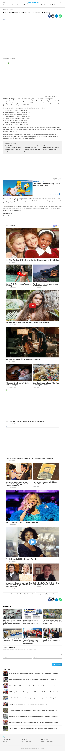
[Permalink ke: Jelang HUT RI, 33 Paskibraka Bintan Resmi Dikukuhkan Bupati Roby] (52, 633)
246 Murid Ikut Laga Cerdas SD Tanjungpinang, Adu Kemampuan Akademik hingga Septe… (34, 698)
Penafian (5, 742)
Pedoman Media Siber (47, 742)
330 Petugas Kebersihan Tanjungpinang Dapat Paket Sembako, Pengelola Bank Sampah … (34, 692)
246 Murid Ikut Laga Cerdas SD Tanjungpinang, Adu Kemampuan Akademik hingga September (12, 640)
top (47, 593)
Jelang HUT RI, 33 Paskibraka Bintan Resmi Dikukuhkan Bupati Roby (51, 640)
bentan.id (6, 593)
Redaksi (24, 739)
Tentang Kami (7, 739)
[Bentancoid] (32, 2)
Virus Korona (53, 593)
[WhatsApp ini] (60, 16)
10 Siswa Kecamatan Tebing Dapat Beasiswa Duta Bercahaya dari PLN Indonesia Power (51, 147)
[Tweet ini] (53, 16)
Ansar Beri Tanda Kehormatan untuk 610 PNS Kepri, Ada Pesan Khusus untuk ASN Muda (33, 673)
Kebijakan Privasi (27, 742)
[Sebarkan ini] (49, 16)
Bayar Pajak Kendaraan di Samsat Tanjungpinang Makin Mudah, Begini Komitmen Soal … (33, 716)
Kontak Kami (44, 739)
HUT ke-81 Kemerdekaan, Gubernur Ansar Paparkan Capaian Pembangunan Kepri (32, 685)
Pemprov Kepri (30, 593)
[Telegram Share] (56, 16)
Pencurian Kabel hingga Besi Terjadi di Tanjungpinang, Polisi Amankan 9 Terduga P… (32, 679)
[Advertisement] (32, 167)
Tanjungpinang (40, 593)
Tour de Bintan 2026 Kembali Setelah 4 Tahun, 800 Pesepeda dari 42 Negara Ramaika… (33, 728)
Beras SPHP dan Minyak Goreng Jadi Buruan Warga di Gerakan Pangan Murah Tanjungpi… (34, 722)
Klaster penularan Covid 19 (18, 593)
